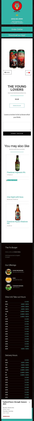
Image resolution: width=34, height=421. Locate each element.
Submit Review (17, 133)
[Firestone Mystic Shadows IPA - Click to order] (17, 220)
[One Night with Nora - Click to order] (11, 180)
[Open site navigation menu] (17, 15)
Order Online (17, 29)
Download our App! (17, 35)
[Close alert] (29, 402)
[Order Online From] (17, 68)
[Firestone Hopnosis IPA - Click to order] (17, 171)
